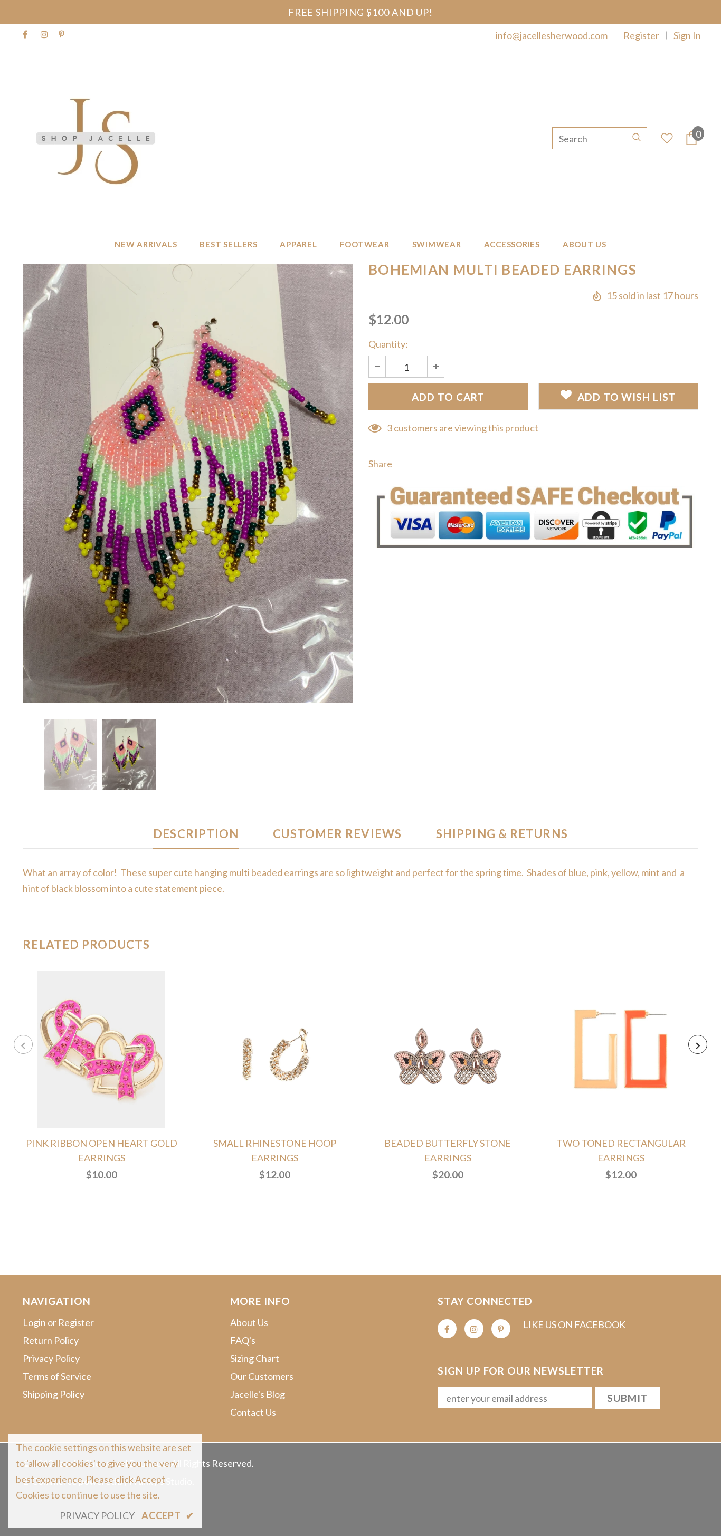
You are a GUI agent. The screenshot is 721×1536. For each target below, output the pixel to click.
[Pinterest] (65, 34)
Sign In (687, 35)
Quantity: (388, 344)
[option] (188, 483)
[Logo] (101, 138)
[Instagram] (47, 34)
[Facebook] (29, 34)
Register (641, 35)
